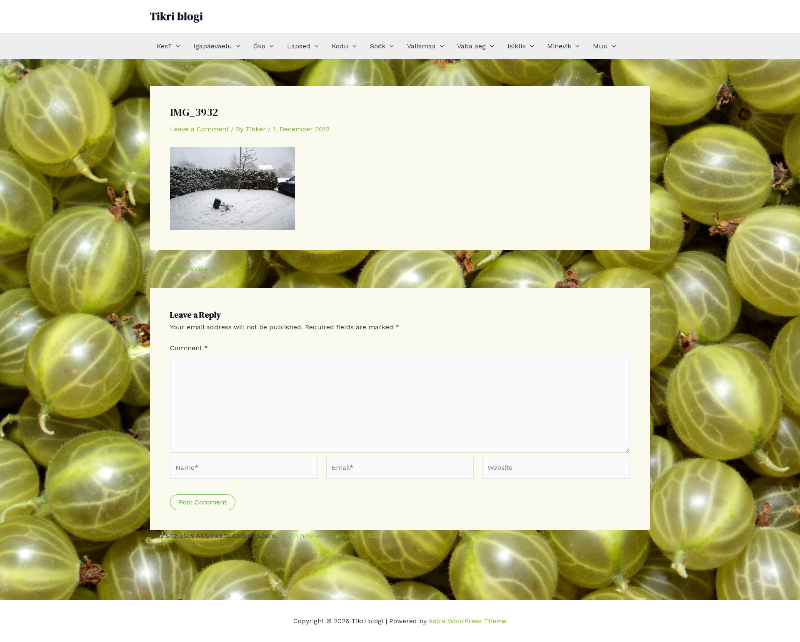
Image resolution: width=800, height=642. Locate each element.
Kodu (340, 46)
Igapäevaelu (212, 46)
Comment (189, 348)
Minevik (559, 46)
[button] (176, 46)
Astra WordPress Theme (467, 621)
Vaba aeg (471, 46)
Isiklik (517, 46)
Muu (600, 46)
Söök (377, 46)
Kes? (164, 46)
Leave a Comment (199, 129)
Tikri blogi (176, 16)
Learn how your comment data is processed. (351, 535)
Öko (259, 46)
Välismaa (421, 46)
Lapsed (298, 46)
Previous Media (179, 269)
